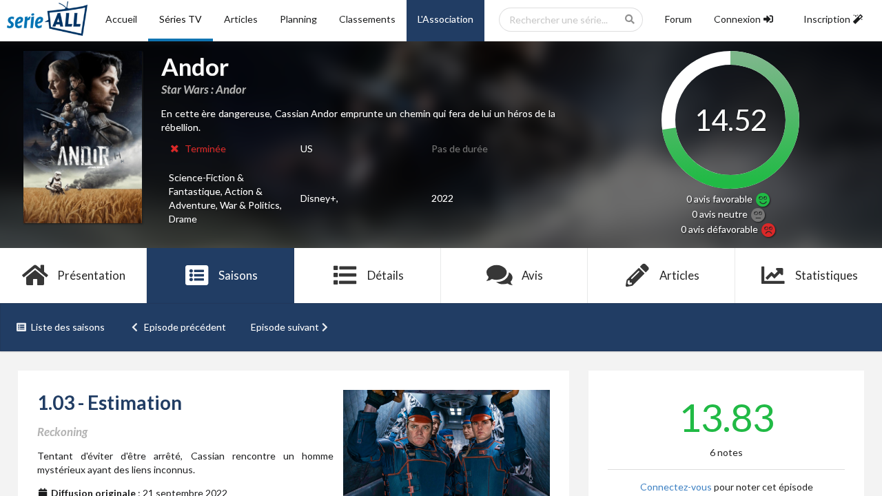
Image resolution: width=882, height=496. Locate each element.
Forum (678, 19)
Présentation (91, 275)
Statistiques (826, 275)
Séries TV (180, 19)
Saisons (238, 275)
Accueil (121, 19)
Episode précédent (185, 327)
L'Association (445, 19)
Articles (241, 19)
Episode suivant (285, 327)
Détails (385, 275)
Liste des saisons (68, 327)
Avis (532, 275)
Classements (367, 19)
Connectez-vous (676, 487)
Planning (298, 19)
